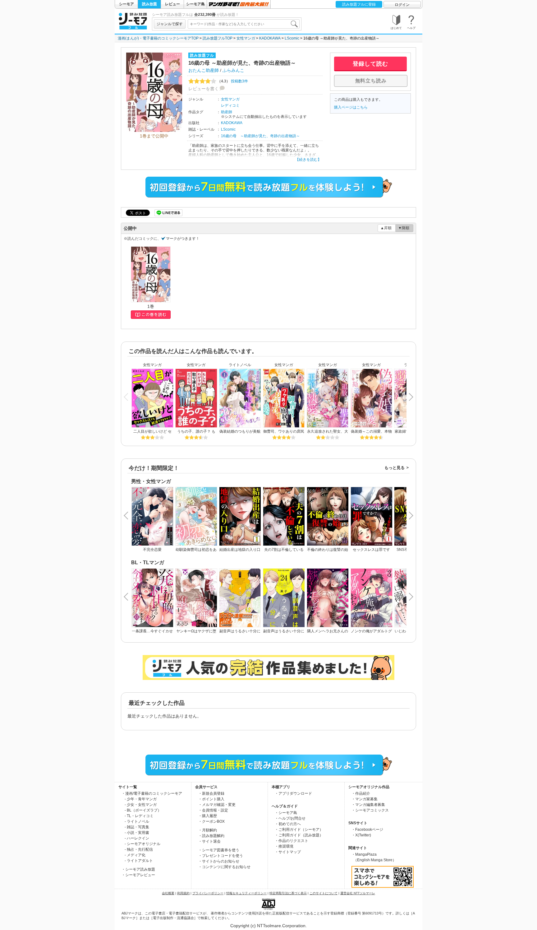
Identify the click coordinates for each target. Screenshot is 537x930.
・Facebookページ (367, 829)
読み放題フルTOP (217, 38)
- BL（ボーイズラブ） (143, 810)
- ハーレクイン (137, 838)
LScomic (292, 38)
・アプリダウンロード (293, 793)
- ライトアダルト (139, 860)
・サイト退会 (209, 841)
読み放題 (149, 4)
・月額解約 (207, 830)
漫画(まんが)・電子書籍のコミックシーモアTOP (158, 38)
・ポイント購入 (211, 799)
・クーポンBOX (211, 821)
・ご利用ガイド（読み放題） (299, 835)
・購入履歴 (207, 816)
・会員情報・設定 (213, 810)
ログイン (402, 4)
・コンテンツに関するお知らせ (224, 867)
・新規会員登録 (211, 793)
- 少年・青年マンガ (141, 799)
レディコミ (230, 105)
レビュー (172, 4)
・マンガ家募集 (364, 799)
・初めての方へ (288, 824)
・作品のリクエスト (291, 841)
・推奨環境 (284, 846)
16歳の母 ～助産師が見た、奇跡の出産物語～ (260, 136)
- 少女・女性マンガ (141, 804)
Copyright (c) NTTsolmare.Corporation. (268, 925)
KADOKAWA (270, 38)
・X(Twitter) (361, 835)
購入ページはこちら (351, 107)
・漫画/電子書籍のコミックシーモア (152, 793)
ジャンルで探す (170, 24)
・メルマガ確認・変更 (217, 804)
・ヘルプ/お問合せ (290, 818)
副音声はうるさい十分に (283, 631)
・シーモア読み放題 (138, 869)
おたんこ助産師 (203, 70)
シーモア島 (195, 4)
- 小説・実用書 (137, 832)
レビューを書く (203, 88)
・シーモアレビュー (138, 875)
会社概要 (168, 893)
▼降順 (403, 228)
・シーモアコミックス (370, 810)
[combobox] (244, 24)
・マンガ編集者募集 (368, 804)
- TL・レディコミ (139, 816)
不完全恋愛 (152, 549)
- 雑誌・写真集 (137, 827)
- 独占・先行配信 (139, 849)
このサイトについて (323, 893)
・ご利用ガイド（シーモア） (299, 829)
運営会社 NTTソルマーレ (357, 893)
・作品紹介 (360, 793)
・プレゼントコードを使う (220, 855)
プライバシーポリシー (207, 893)
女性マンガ (245, 38)
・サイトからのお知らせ (218, 861)
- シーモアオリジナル (142, 844)
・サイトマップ (288, 852)
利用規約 (183, 893)
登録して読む (370, 64)
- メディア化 (135, 855)
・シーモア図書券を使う (218, 850)
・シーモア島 (286, 813)
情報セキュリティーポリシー (246, 893)
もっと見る (394, 467)
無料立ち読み (371, 80)
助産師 (226, 112)
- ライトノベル (137, 821)
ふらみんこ (233, 70)
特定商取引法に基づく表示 (288, 893)
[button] (409, 394)
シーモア (126, 4)
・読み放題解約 (211, 836)
